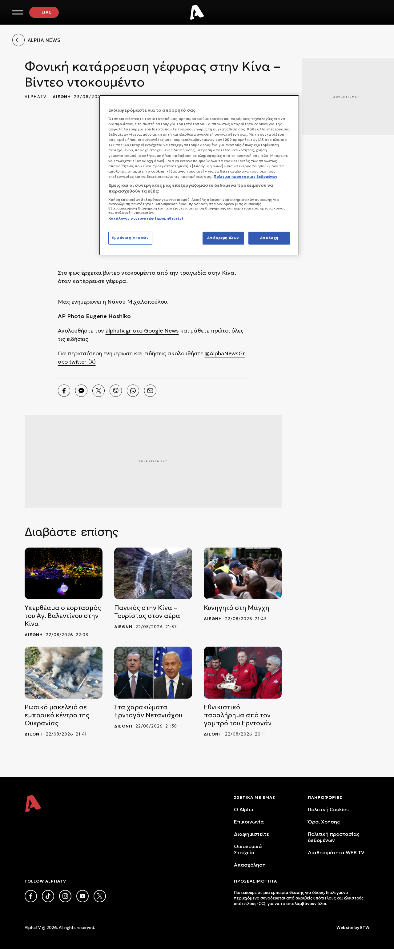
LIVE (46, 12)
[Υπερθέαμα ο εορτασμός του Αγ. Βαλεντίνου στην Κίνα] (64, 574)
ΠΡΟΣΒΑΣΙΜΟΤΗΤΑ (255, 881)
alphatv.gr (118, 330)
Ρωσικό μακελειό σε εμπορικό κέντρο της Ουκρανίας (57, 715)
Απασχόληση (250, 865)
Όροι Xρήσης (324, 822)
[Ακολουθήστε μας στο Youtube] (82, 896)
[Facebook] (64, 391)
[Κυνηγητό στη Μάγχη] (243, 574)
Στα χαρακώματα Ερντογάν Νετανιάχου (148, 711)
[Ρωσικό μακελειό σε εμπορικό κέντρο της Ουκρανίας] (64, 673)
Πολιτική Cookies (328, 809)
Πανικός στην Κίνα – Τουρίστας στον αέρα (147, 612)
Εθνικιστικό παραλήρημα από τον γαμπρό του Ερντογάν (237, 715)
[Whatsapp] (133, 391)
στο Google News (155, 330)
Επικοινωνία (249, 822)
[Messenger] (81, 391)
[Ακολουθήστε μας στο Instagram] (65, 896)
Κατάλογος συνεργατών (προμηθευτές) (145, 218)
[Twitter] (98, 391)
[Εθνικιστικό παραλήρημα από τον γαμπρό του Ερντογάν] (243, 673)
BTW (364, 927)
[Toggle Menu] (17, 12)
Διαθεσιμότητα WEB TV (336, 852)
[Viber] (116, 391)
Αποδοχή (269, 238)
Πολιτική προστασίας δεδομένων (333, 837)
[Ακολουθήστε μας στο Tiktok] (48, 896)
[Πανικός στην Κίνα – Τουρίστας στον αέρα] (153, 574)
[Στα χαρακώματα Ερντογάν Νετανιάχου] (153, 673)
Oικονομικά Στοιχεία (248, 849)
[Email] (150, 391)
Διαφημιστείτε (251, 834)
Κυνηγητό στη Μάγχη (236, 608)
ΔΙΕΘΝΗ (62, 96)
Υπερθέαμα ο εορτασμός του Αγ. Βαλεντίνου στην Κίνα (63, 616)
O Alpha (243, 809)
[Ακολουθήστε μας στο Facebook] (31, 896)
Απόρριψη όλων (223, 238)
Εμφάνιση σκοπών (130, 238)
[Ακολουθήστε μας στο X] (100, 896)
